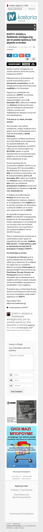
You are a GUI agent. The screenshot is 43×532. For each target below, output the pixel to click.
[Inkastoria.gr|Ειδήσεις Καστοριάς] (21, 17)
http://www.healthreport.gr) (16, 303)
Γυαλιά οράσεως (15, 307)
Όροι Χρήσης (26, 479)
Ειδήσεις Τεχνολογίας (21, 489)
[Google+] (15, 9)
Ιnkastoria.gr (16, 524)
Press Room (12, 47)
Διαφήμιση (16, 479)
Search (32, 9)
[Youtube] (17, 9)
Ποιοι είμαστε (16, 476)
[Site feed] (20, 9)
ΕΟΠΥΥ (25, 307)
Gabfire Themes (19, 528)
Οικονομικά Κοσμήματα (21, 472)
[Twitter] (12, 9)
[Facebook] (9, 9)
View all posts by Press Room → (19, 330)
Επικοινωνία (27, 476)
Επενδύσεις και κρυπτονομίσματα (21, 496)
